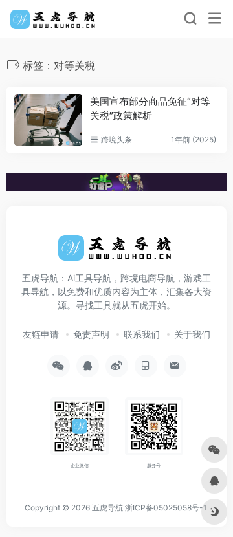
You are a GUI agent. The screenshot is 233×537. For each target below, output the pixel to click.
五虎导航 (107, 507)
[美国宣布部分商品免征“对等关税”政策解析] (48, 120)
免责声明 (91, 334)
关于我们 (192, 334)
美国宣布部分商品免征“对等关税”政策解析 (150, 108)
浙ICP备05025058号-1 (166, 507)
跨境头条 (116, 139)
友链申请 (41, 334)
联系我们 (142, 334)
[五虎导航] (54, 18)
